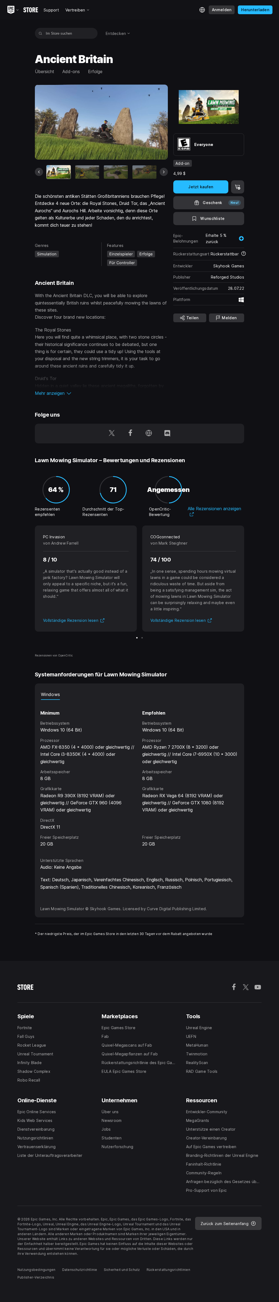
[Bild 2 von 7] (87, 172)
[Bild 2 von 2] (142, 637)
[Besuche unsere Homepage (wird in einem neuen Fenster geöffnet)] (149, 433)
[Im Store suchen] (40, 33)
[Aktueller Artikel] (58, 172)
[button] (101, 393)
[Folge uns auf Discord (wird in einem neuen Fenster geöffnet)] (167, 433)
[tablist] (139, 694)
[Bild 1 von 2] (137, 637)
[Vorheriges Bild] (39, 172)
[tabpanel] (139, 774)
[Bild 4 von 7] (144, 172)
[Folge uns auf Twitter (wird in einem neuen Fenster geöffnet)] (112, 433)
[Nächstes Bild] (164, 172)
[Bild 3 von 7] (116, 172)
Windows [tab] (50, 694)
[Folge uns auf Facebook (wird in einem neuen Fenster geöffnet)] (130, 433)
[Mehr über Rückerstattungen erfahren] (243, 254)
